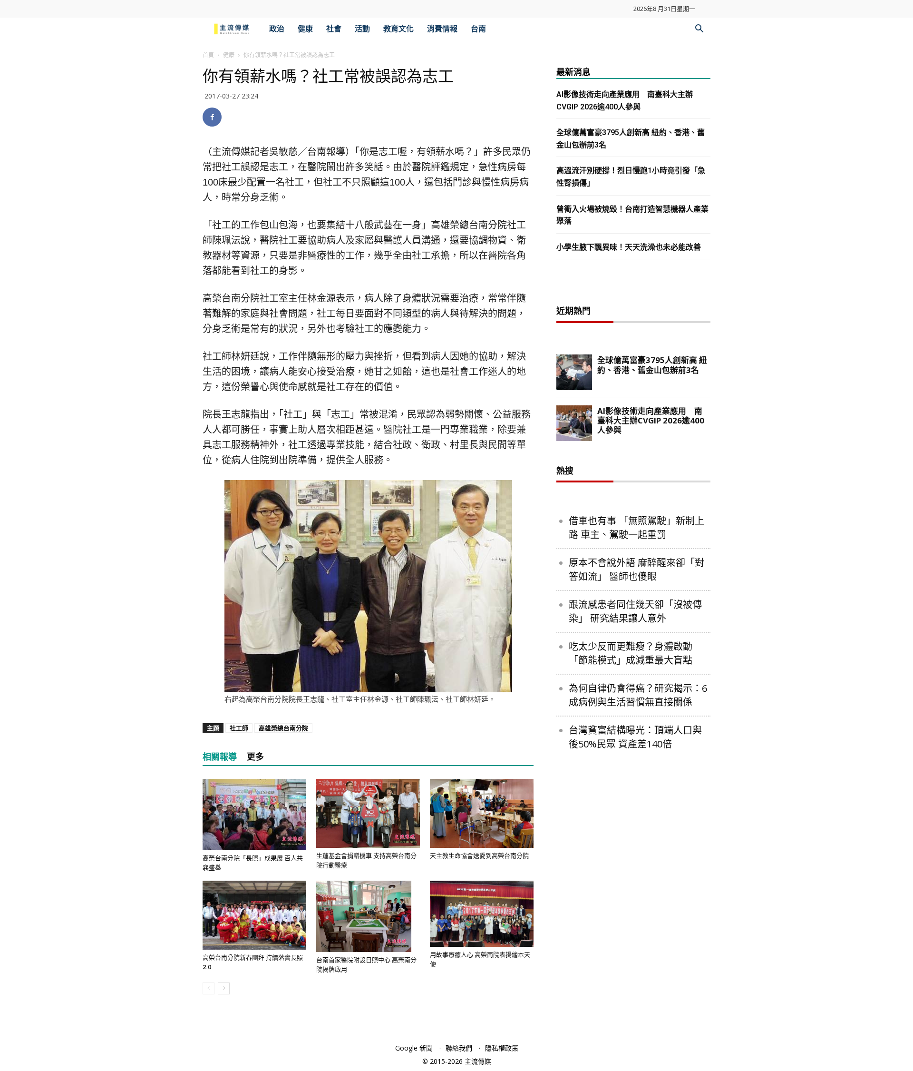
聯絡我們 (459, 1047)
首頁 (208, 55)
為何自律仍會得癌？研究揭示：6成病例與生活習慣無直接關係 (638, 695)
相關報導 (220, 757)
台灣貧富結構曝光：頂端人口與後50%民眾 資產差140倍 (635, 737)
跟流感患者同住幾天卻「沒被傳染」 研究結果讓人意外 (635, 611)
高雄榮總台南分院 (283, 728)
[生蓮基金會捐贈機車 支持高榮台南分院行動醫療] (368, 813)
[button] (699, 29)
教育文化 (398, 29)
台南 (478, 29)
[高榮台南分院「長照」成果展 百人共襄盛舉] (254, 814)
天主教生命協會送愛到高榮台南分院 (479, 855)
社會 (333, 29)
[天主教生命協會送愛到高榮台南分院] (482, 813)
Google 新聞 (414, 1047)
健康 (305, 29)
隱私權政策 (501, 1047)
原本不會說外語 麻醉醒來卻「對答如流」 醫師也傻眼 (636, 569)
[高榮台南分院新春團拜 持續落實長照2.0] (254, 915)
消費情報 (442, 29)
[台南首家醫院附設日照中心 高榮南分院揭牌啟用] (368, 916)
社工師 (239, 728)
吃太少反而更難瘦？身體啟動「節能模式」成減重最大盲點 (630, 653)
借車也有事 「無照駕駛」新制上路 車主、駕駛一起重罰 (636, 527)
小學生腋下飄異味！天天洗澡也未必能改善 (628, 247)
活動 (362, 29)
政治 (276, 29)
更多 (255, 757)
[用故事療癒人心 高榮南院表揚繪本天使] (482, 914)
